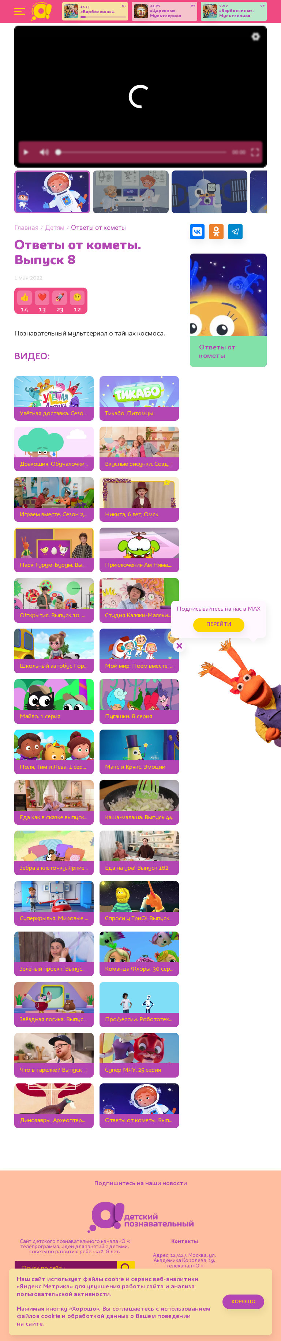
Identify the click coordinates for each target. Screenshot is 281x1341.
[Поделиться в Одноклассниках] (216, 231)
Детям (54, 228)
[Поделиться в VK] (197, 231)
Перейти (218, 624)
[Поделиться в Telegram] (235, 231)
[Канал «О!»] (41, 11)
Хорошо (243, 1302)
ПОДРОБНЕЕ (227, 353)
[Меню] (19, 11)
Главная (26, 228)
